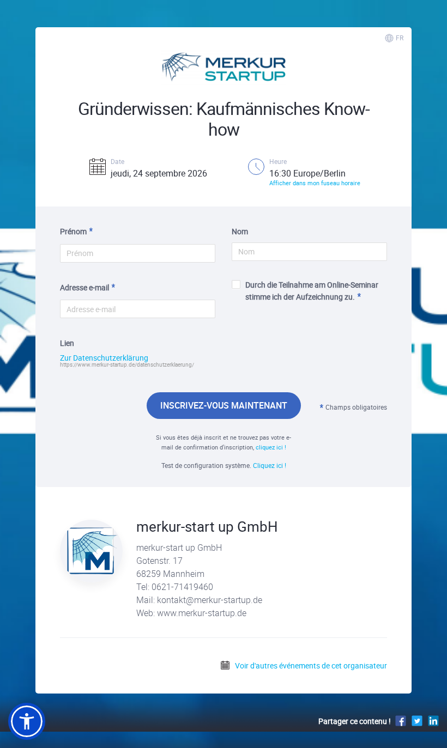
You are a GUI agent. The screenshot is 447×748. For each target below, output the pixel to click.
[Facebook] (400, 720)
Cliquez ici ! (269, 465)
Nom (240, 231)
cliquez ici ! (271, 447)
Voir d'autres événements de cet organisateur (310, 665)
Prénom (73, 231)
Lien (67, 343)
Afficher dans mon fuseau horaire (314, 183)
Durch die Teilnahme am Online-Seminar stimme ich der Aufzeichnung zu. (311, 290)
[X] (417, 720)
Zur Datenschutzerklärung (104, 358)
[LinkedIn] (433, 720)
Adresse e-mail (84, 287)
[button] (27, 721)
